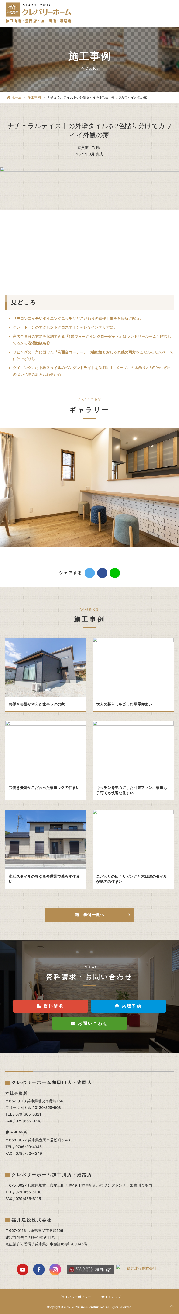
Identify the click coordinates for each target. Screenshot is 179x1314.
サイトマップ (111, 1297)
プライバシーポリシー (74, 1297)
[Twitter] (90, 573)
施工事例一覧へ (89, 914)
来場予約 (131, 1006)
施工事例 (34, 97)
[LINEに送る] (115, 573)
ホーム (16, 97)
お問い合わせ (92, 1023)
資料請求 (53, 1006)
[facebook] (102, 573)
